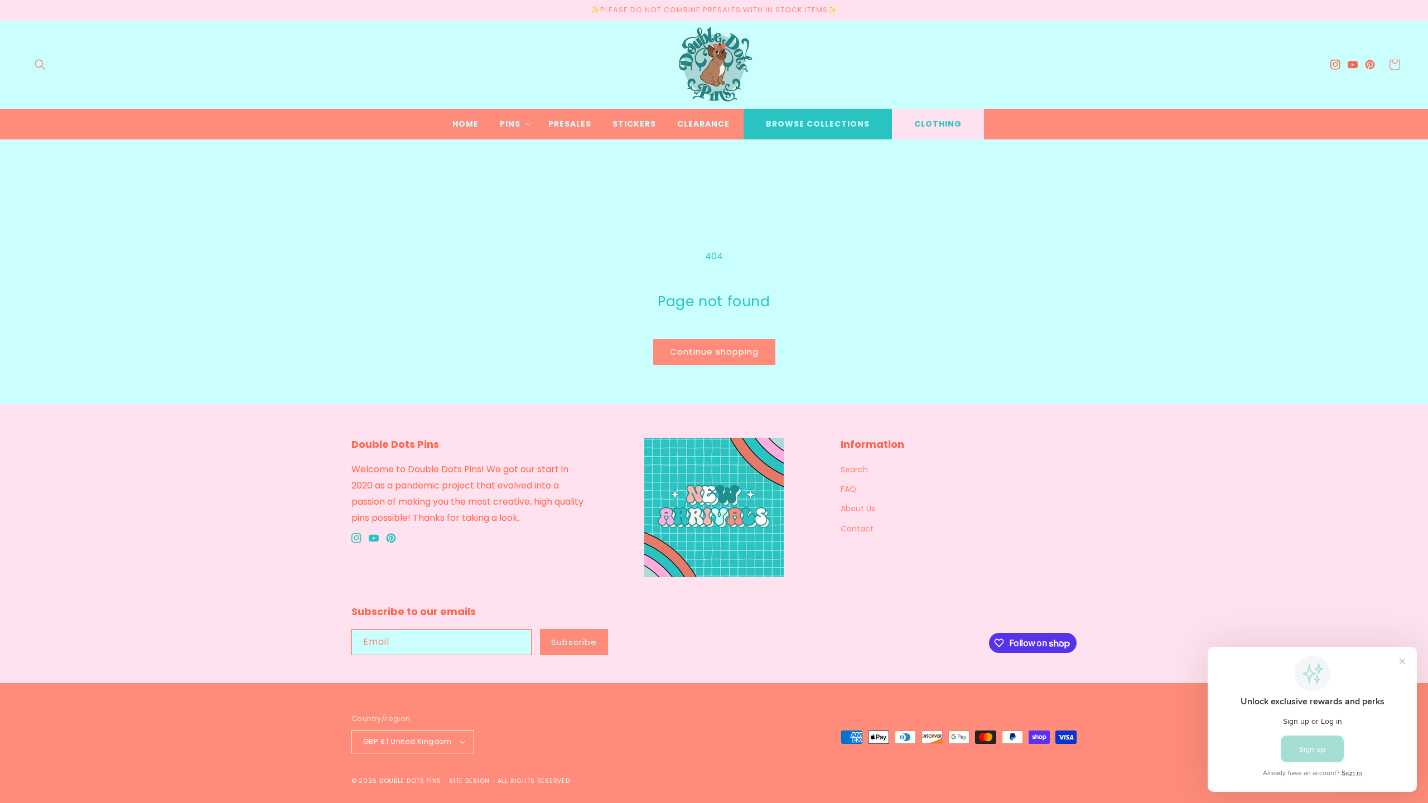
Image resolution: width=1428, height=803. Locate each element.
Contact (857, 528)
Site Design (469, 780)
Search (854, 469)
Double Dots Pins (410, 780)
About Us (858, 508)
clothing (938, 123)
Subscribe (574, 642)
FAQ (848, 489)
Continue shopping (714, 351)
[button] (40, 64)
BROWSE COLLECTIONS (818, 123)
